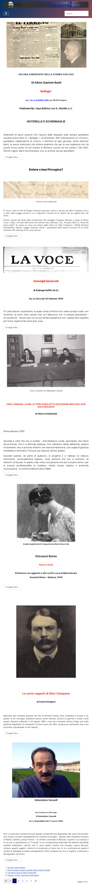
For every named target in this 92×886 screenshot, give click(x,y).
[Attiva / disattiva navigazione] (6, 13)
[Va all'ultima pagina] (35, 881)
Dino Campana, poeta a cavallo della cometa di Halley (28, 870)
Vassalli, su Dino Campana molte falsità (23, 875)
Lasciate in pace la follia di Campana (21, 873)
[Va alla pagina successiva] (31, 881)
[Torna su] (88, 882)
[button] (46, 599)
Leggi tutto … (13, 157)
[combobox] (77, 13)
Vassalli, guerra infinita (16, 867)
